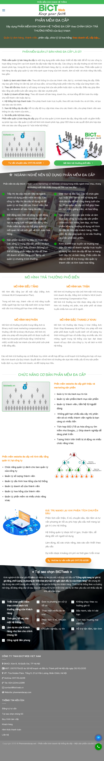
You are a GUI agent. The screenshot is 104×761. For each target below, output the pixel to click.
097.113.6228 (18, 677)
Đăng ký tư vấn (9, 708)
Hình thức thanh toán (11, 729)
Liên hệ (5, 734)
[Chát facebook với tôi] (98, 738)
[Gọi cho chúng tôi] (98, 748)
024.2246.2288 (16, 682)
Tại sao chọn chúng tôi (12, 713)
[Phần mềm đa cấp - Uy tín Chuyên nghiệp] (52, 10)
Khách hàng (7, 724)
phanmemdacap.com (22, 692)
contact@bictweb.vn (14, 687)
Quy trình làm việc (10, 719)
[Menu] (3, 10)
